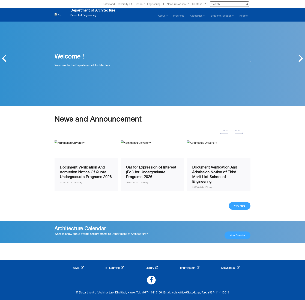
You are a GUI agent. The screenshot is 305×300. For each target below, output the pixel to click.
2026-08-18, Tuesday (71, 182)
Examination (188, 267)
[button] (4, 58)
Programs (178, 15)
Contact (197, 4)
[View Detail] (70, 142)
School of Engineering (148, 4)
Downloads (228, 267)
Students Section (221, 15)
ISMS (76, 267)
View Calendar (237, 235)
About (162, 15)
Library (150, 267)
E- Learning (112, 267)
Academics (196, 15)
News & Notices (176, 4)
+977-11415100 (151, 292)
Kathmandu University (116, 4)
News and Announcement (98, 118)
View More (239, 205)
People (244, 15)
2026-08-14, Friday (202, 187)
